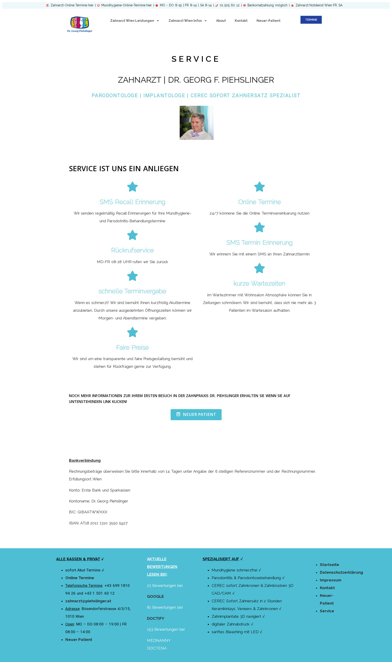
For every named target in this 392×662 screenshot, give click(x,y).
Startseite (329, 564)
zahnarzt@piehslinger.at (88, 601)
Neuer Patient (78, 639)
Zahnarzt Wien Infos (185, 20)
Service (327, 611)
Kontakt (241, 20)
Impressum (330, 580)
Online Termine (79, 578)
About (221, 20)
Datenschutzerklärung (341, 572)
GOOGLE (155, 596)
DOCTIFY (155, 618)
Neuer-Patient (268, 20)
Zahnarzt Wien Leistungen (132, 20)
